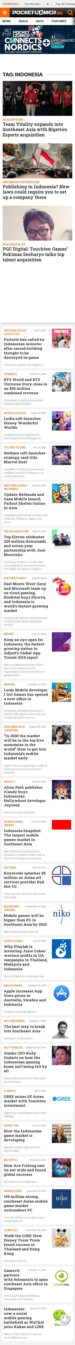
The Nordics (32, 4)
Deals (23, 21)
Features (59, 21)
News (6, 21)
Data (40, 21)
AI (47, 4)
